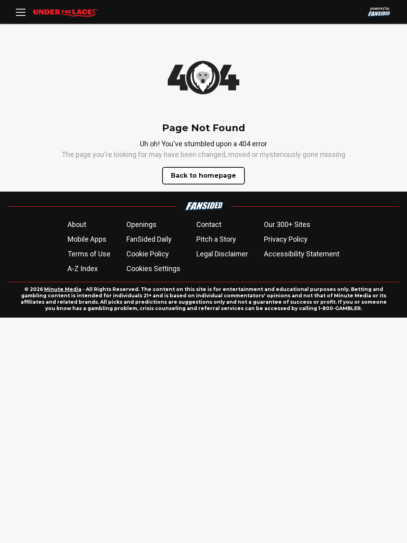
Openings (141, 224)
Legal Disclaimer (222, 254)
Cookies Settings (153, 268)
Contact (208, 224)
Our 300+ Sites (287, 224)
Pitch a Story (216, 239)
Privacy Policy (286, 239)
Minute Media (62, 289)
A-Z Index (83, 268)
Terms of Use (89, 254)
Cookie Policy (147, 254)
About (77, 224)
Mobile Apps (87, 239)
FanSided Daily (149, 239)
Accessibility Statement (301, 254)
